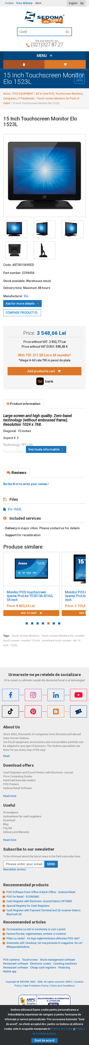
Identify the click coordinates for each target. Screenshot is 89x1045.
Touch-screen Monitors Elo (57, 635)
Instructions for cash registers (22, 816)
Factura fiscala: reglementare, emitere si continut (36, 933)
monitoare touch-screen (56, 640)
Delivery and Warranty (16, 832)
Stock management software (57, 959)
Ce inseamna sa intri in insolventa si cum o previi (35, 929)
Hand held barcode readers (19, 780)
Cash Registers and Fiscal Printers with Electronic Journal (38, 772)
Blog (5, 824)
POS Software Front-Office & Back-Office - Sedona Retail (40, 892)
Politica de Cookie (62, 1028)
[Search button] (68, 32)
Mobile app (9, 971)
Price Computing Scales (17, 776)
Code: (7, 265)
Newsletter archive (14, 869)
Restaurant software (15, 963)
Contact (9, 3)
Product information (24, 404)
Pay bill (7, 828)
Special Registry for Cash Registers (27, 905)
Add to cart (29, 613)
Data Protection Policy (35, 985)
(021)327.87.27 (47, 45)
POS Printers (11, 784)
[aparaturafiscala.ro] (44, 17)
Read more (9, 796)
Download (9, 820)
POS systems (11, 959)
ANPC (69, 981)
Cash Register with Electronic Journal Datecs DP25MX (39, 901)
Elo (26, 296)
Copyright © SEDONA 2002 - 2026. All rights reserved (35, 981)
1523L (13, 645)
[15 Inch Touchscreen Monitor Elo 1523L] (16, 229)
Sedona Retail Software (17, 788)
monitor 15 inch (30, 640)
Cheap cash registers (43, 967)
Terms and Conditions (62, 985)
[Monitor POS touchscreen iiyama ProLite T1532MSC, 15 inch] (31, 569)
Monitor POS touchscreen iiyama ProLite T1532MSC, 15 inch (29, 596)
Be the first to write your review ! (26, 484)
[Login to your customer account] (23, 64)
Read (6, 756)
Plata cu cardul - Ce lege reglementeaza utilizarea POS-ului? (43, 938)
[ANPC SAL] (44, 1001)
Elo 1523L (15, 509)
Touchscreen (30, 959)
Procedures (10, 812)
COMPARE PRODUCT (20, 312)
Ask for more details (20, 303)
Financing (64, 967)
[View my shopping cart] (65, 64)
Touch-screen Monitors (25, 635)
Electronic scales (40, 963)
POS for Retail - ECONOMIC (22, 896)
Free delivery (24, 3)
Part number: (12, 273)
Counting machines (65, 963)
